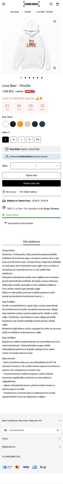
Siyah (13, 124)
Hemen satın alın (31, 183)
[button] (57, 4)
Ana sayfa (14, 11)
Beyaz (5, 124)
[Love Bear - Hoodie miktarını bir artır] (57, 166)
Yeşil (42, 124)
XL (30, 139)
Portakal (20, 124)
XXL (37, 139)
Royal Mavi (35, 124)
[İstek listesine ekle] (54, 21)
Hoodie (28, 11)
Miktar (5, 166)
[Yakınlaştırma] (54, 68)
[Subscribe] (57, 430)
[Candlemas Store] (31, 4)
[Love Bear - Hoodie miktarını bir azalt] (14, 166)
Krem (27, 124)
